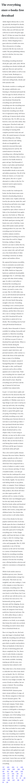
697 (3, 771)
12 (17, 767)
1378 (4, 769)
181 (23, 769)
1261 (8, 767)
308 (12, 771)
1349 (8, 780)
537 (3, 767)
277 (8, 773)
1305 (13, 769)
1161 (13, 773)
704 (8, 771)
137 (22, 773)
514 (17, 775)
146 (7, 782)
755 (13, 778)
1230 (21, 767)
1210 (17, 771)
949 (18, 780)
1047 (4, 775)
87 (20, 778)
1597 (4, 773)
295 (24, 778)
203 (17, 773)
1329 (21, 771)
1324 (8, 769)
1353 (4, 778)
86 (3, 782)
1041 (13, 767)
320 (22, 780)
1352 (4, 780)
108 (13, 775)
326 (21, 775)
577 (8, 775)
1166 (18, 769)
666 (8, 778)
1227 (13, 780)
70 (16, 778)
